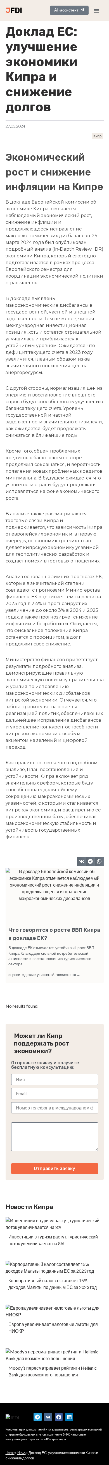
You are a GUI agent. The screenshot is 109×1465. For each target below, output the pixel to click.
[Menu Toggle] (96, 11)
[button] (81, 861)
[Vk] (48, 1417)
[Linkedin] (69, 1417)
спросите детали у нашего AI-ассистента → (44, 974)
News (21, 1452)
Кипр (97, 136)
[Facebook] (59, 1417)
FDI (16, 10)
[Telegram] (38, 1417)
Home (10, 1452)
